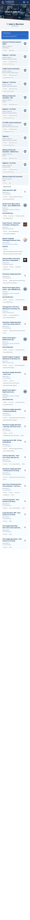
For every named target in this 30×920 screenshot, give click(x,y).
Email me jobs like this (11, 36)
